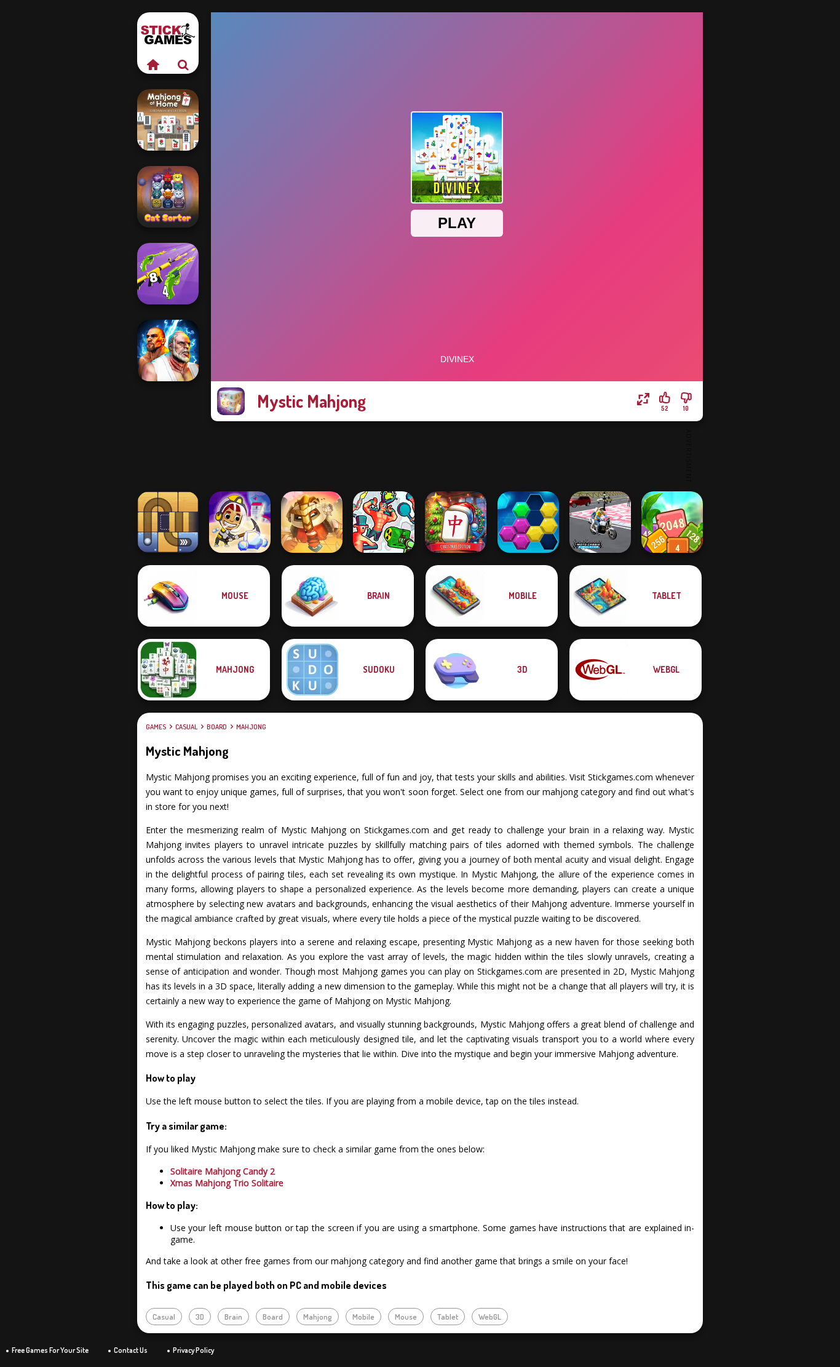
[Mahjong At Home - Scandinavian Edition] (168, 120)
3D (200, 1316)
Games (156, 727)
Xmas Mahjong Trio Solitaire (226, 1183)
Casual (186, 727)
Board (217, 727)
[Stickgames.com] (152, 64)
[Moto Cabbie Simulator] (600, 522)
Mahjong (251, 727)
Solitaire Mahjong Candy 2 (222, 1171)
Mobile (363, 1316)
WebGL (489, 1316)
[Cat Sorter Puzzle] (168, 197)
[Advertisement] (457, 455)
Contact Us (131, 1350)
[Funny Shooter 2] (383, 522)
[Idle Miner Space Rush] (240, 522)
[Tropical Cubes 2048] (672, 522)
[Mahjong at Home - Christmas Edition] (455, 522)
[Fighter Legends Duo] (168, 350)
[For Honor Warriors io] (312, 522)
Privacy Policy (193, 1350)
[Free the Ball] (168, 522)
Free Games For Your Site (50, 1350)
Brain (233, 1316)
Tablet (447, 1316)
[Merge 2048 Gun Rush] (168, 273)
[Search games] (183, 64)
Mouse (406, 1316)
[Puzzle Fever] (528, 522)
